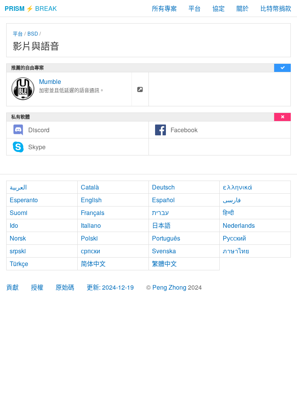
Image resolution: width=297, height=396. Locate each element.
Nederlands (239, 225)
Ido (14, 225)
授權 (37, 287)
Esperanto (24, 199)
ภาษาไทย (236, 250)
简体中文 (93, 263)
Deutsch (163, 187)
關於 (242, 8)
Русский (234, 238)
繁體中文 (164, 263)
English (91, 199)
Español (163, 199)
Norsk (18, 238)
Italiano (91, 225)
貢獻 (12, 287)
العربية (18, 187)
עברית (160, 212)
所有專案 (164, 8)
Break (31, 8)
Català (90, 187)
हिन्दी (228, 212)
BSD (32, 33)
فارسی (232, 199)
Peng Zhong (170, 287)
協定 (218, 8)
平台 (194, 8)
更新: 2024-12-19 (110, 287)
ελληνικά (237, 187)
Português (166, 238)
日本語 (161, 225)
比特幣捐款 (275, 8)
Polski (89, 238)
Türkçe (19, 263)
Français (92, 212)
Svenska (164, 250)
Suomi (18, 212)
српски (90, 250)
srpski (18, 250)
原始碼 (65, 287)
